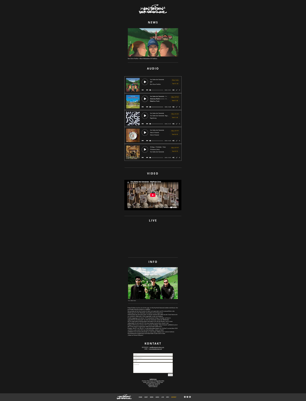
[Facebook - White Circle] (187, 397)
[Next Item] (175, 42)
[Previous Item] (130, 42)
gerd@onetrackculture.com (157, 347)
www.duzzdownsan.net (155, 349)
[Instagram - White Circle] (185, 397)
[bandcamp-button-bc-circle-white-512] (190, 397)
